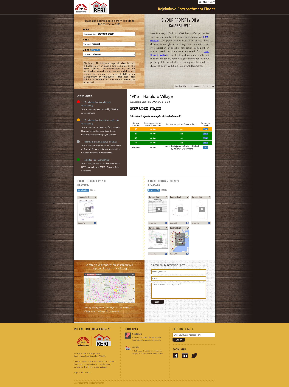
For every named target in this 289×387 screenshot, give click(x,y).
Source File (81, 223)
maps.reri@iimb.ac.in (82, 372)
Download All (83, 190)
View (206, 129)
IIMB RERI (135, 347)
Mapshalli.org (137, 334)
